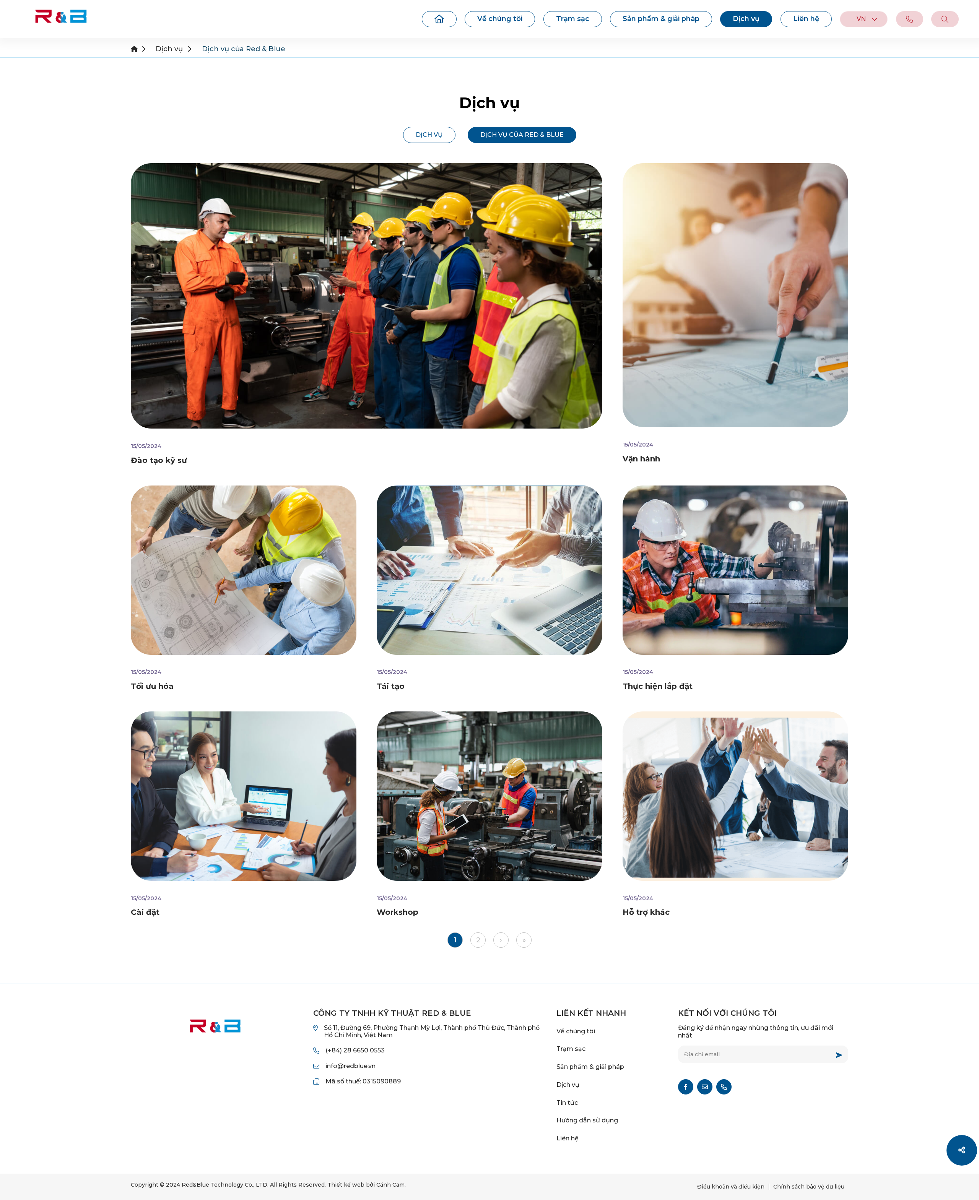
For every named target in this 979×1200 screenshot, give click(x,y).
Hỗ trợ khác (646, 912)
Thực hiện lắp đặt (658, 686)
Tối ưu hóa (152, 686)
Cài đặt (145, 912)
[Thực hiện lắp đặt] (735, 570)
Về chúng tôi (499, 19)
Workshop (397, 912)
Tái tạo (391, 686)
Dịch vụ (746, 19)
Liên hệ (806, 19)
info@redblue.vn (350, 1066)
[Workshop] (489, 796)
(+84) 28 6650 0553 (355, 1050)
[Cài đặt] (243, 796)
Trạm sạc (572, 19)
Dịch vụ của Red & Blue (522, 134)
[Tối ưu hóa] (243, 570)
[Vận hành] (735, 295)
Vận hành (641, 458)
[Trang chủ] (439, 19)
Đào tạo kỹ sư (159, 460)
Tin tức (567, 1102)
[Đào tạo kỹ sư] (366, 296)
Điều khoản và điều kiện (730, 1186)
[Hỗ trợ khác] (735, 796)
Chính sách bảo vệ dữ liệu (808, 1186)
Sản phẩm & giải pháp (661, 19)
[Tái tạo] (489, 570)
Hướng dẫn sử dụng (587, 1120)
